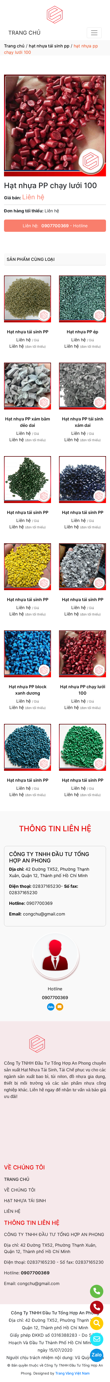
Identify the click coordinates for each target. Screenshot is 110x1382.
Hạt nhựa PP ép (82, 331)
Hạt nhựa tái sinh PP (27, 331)
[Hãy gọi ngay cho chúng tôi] (93, 1307)
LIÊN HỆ (12, 1211)
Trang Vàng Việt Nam (72, 1373)
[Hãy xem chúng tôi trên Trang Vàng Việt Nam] (93, 1323)
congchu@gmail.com (44, 914)
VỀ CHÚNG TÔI (19, 1190)
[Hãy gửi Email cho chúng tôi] (93, 1339)
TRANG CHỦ (24, 33)
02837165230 (47, 886)
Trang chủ (14, 45)
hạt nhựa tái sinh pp (49, 45)
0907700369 (55, 225)
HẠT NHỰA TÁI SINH (25, 1200)
